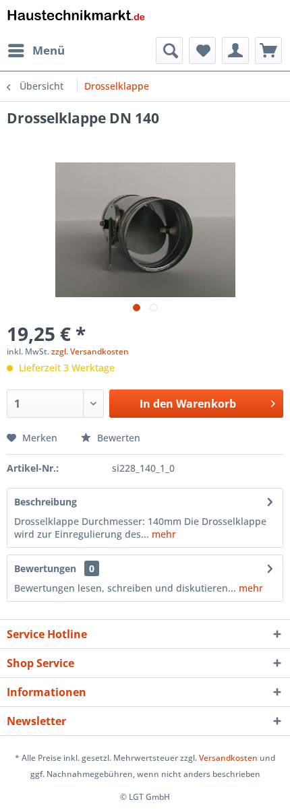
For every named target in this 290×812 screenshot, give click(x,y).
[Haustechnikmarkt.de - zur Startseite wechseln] (76, 18)
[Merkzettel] (202, 50)
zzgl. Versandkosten (90, 351)
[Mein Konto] (235, 50)
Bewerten (117, 437)
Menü (48, 50)
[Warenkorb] (268, 50)
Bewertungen (45, 568)
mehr (162, 534)
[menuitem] (35, 50)
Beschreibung (45, 501)
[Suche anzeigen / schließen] (169, 50)
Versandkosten (228, 757)
